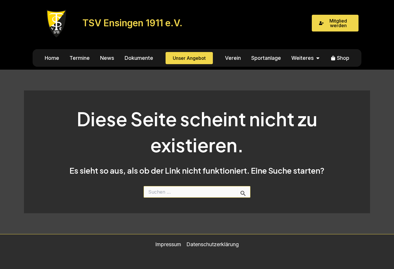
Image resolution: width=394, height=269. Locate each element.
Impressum (168, 244)
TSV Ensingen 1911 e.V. (132, 23)
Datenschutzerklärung (212, 244)
